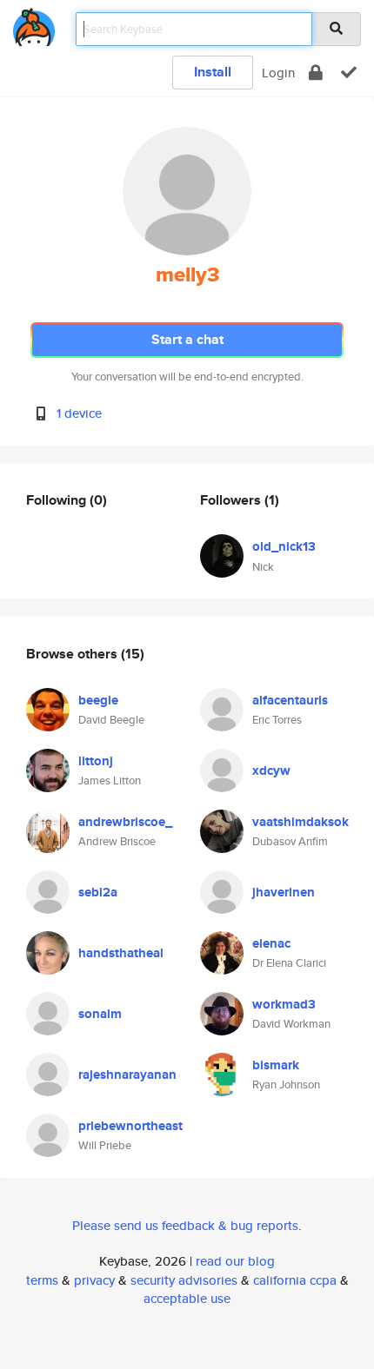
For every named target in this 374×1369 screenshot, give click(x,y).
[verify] (349, 72)
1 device (79, 413)
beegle (98, 700)
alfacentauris (290, 700)
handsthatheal (121, 952)
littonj (95, 760)
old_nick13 (284, 546)
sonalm (100, 1013)
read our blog (235, 1261)
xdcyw (271, 770)
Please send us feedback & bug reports (185, 1225)
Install (212, 72)
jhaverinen (283, 892)
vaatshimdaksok (300, 821)
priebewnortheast (130, 1125)
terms (42, 1280)
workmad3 (284, 1004)
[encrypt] (316, 72)
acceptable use (187, 1298)
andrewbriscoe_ (125, 821)
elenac (271, 943)
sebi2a (97, 892)
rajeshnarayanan (127, 1074)
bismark (275, 1065)
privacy (94, 1280)
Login (278, 72)
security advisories (183, 1280)
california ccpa (295, 1280)
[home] (34, 24)
